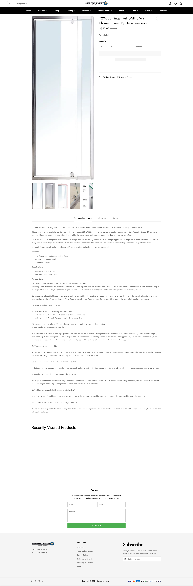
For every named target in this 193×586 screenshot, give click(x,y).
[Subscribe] (158, 559)
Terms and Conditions (85, 551)
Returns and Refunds (84, 559)
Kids (134, 10)
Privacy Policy (82, 555)
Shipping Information (85, 562)
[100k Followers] (39, 581)
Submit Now (96, 525)
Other (147, 10)
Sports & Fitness (104, 10)
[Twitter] (42, 581)
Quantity (102, 41)
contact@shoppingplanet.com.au (86, 498)
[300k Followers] (35, 581)
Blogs (79, 566)
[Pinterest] (32, 581)
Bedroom (42, 10)
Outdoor (85, 10)
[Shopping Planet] (96, 3)
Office (121, 10)
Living (57, 10)
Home (28, 10)
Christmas (163, 10)
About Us (80, 547)
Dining (70, 10)
